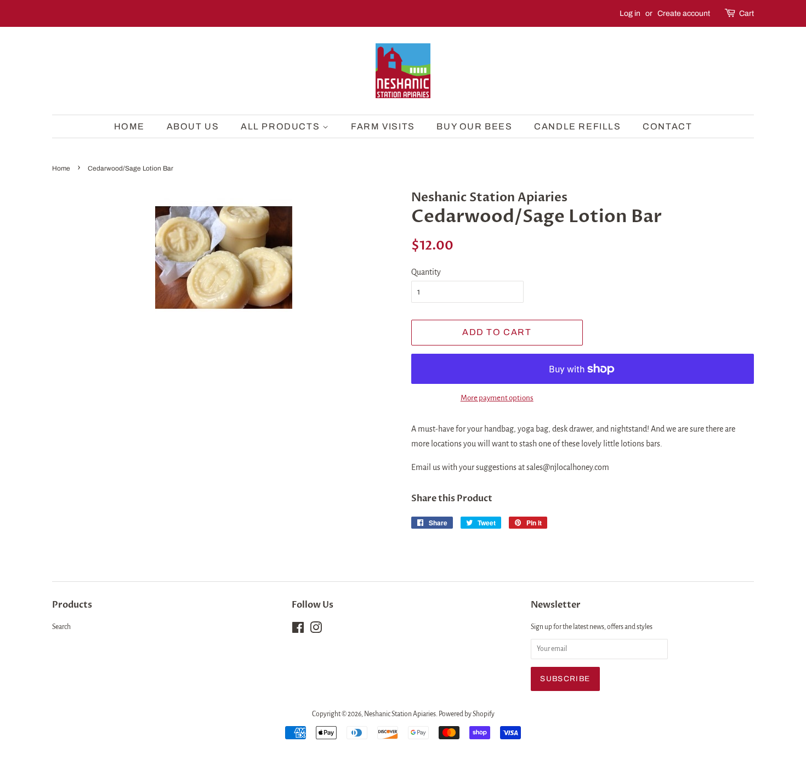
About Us (193, 126)
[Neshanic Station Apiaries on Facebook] (298, 630)
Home (129, 126)
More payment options (497, 398)
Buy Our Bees (474, 126)
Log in (630, 13)
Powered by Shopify (467, 714)
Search (61, 627)
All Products (281, 126)
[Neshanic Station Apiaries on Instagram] (316, 630)
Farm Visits (383, 126)
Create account (683, 13)
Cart (746, 13)
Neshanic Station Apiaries (400, 714)
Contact (667, 126)
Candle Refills (577, 126)
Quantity (426, 272)
